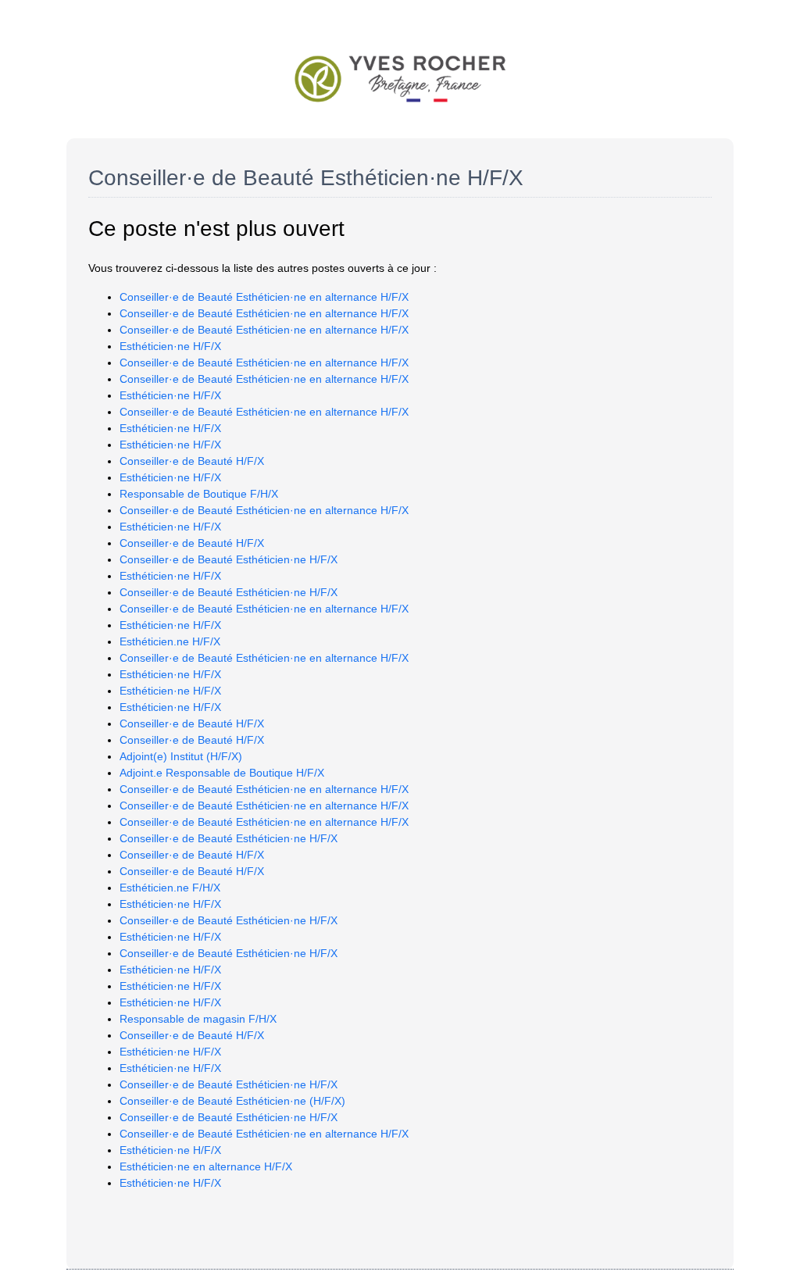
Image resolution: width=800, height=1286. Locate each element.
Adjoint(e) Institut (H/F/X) (181, 756)
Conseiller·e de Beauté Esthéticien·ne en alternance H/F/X (264, 297)
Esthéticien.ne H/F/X (170, 641)
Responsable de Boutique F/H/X (199, 494)
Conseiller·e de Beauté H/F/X (192, 461)
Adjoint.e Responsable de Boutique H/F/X (222, 772)
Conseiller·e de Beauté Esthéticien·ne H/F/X (229, 559)
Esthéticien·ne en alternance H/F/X (206, 1166)
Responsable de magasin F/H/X (198, 1019)
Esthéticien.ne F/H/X (170, 887)
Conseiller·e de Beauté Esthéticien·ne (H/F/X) (232, 1101)
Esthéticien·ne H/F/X (170, 346)
